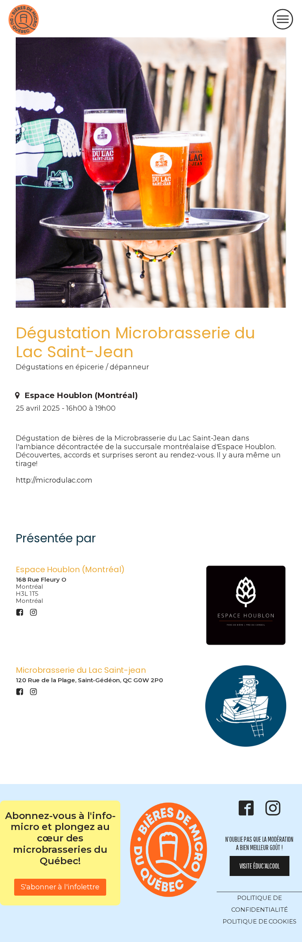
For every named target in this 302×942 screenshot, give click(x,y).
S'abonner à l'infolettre (60, 887)
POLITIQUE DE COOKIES (259, 921)
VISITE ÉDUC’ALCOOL (259, 866)
